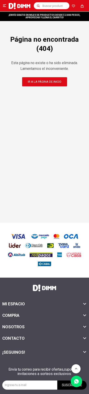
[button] (38, 5)
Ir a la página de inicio (44, 81)
